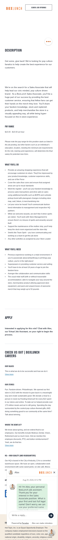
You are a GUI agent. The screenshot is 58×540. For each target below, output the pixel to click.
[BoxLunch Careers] (14, 8)
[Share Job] (48, 41)
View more (9, 374)
